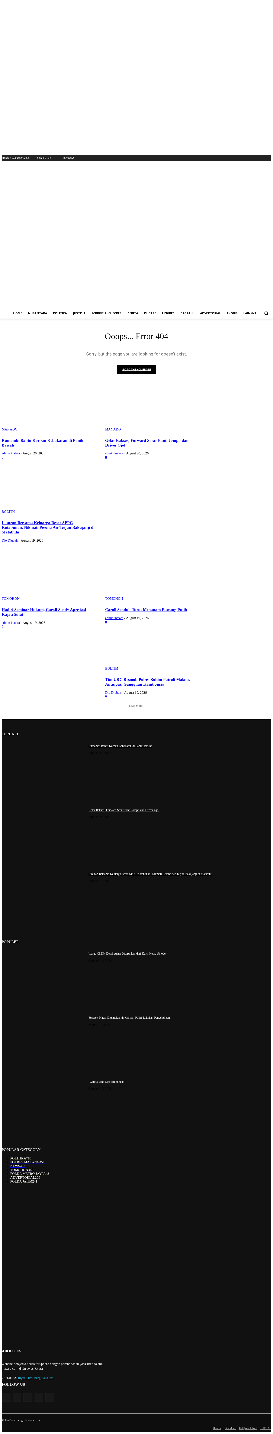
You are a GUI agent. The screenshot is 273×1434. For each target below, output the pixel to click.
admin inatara (11, 453)
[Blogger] (6, 1397)
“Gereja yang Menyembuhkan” (107, 1081)
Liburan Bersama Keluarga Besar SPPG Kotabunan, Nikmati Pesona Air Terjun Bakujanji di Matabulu (48, 527)
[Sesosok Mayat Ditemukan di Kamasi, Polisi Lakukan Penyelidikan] (43, 1042)
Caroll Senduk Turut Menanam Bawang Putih (146, 609)
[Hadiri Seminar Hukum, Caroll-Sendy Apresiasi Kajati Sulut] (48, 577)
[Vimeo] (251, 158)
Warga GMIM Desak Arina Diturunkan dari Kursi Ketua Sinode (127, 953)
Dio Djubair (10, 540)
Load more (136, 706)
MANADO (9, 429)
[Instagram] (239, 158)
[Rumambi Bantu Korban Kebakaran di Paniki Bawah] (48, 408)
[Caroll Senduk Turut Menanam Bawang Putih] (151, 577)
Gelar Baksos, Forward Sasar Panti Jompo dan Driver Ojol (124, 810)
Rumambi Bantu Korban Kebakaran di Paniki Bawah (120, 746)
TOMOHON (11, 598)
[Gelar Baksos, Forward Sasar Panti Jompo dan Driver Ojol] (151, 408)
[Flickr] (27, 1397)
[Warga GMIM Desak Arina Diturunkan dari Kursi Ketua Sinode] (43, 978)
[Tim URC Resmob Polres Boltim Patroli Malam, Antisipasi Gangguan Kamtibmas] (151, 647)
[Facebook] (233, 158)
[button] (266, 313)
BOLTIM (8, 511)
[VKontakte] (49, 1397)
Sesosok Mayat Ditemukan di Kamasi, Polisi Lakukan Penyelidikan (129, 1017)
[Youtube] (257, 158)
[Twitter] (245, 158)
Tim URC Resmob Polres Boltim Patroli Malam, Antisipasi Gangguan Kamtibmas (147, 681)
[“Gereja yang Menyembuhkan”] (43, 1106)
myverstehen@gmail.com (35, 1378)
